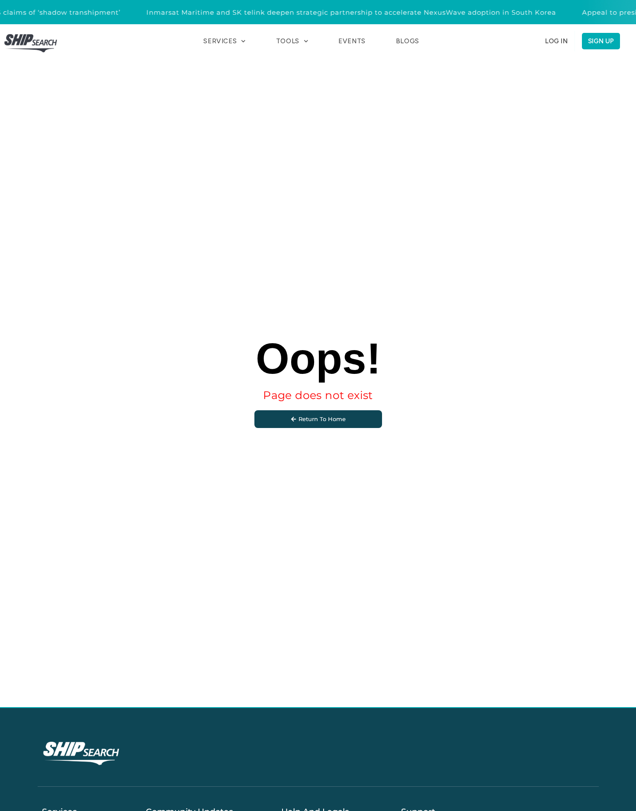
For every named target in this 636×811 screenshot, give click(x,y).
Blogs (407, 41)
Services (220, 41)
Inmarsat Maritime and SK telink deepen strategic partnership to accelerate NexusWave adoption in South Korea (345, 12)
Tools (287, 41)
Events (352, 41)
